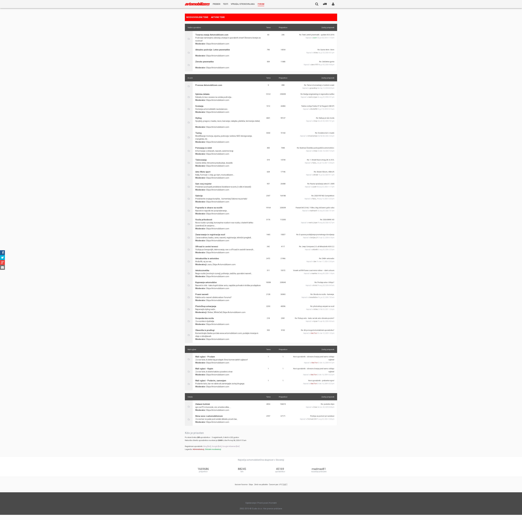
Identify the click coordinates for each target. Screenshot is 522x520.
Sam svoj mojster (203, 184)
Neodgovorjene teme (197, 17)
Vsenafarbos (313, 297)
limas (315, 121)
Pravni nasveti (201, 294)
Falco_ (314, 163)
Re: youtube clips (327, 404)
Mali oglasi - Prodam (205, 357)
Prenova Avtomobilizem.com (208, 85)
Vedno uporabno (194, 27)
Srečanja (199, 106)
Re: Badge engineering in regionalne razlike (317, 94)
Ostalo (190, 397)
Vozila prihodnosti (203, 220)
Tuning (198, 133)
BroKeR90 (313, 109)
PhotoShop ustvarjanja (205, 306)
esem (315, 38)
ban (315, 261)
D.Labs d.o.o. (257, 509)
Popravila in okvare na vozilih (208, 208)
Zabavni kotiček (202, 404)
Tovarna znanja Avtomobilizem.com (211, 35)
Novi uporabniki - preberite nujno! (321, 381)
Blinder (315, 175)
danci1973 (314, 65)
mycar (315, 321)
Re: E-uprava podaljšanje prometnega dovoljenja (315, 235)
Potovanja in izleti (203, 148)
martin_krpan (312, 97)
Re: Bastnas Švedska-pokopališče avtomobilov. (315, 148)
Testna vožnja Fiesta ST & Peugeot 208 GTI (317, 106)
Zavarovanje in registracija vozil (210, 235)
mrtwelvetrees (312, 136)
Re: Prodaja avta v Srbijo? (324, 282)
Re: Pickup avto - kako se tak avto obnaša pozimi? (314, 318)
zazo (209, 264)
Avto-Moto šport (202, 172)
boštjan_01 (314, 238)
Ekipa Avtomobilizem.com (217, 44)
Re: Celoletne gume (326, 62)
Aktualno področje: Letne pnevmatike (212, 50)
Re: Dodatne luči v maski (324, 133)
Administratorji (198, 449)
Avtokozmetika (202, 270)
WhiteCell (218, 312)
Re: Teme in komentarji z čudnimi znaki (319, 85)
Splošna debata (202, 94)
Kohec (316, 53)
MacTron (314, 333)
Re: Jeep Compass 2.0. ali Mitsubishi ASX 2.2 (316, 246)
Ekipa (251, 484)
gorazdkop (313, 88)
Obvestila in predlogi (205, 330)
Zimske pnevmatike (204, 62)
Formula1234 (311, 419)
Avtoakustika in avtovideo (207, 258)
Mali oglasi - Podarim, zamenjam (210, 381)
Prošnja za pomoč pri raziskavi (322, 416)
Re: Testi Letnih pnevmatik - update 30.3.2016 (316, 35)
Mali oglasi (192, 349)
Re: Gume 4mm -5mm (326, 50)
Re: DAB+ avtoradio (326, 258)
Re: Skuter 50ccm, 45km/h (324, 172)
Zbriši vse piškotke (261, 484)
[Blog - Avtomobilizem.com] (197, 4)
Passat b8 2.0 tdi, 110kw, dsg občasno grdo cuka (315, 208)
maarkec (314, 273)
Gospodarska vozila (204, 318)
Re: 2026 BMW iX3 (327, 220)
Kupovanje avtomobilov (206, 282)
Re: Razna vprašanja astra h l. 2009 (320, 184)
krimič (315, 285)
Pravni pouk (262, 503)
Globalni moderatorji (213, 449)
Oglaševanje (250, 503)
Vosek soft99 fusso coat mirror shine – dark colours (313, 270)
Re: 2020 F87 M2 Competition (322, 196)
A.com (190, 78)
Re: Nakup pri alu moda (325, 118)
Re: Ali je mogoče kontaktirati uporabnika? (317, 330)
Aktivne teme (218, 17)
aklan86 (315, 249)
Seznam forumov (241, 484)
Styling (198, 118)
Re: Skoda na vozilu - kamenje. (322, 294)
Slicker (210, 312)
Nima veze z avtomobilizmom (209, 416)
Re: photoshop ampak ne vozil (322, 306)
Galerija (199, 196)
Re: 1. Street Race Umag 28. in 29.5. (320, 160)
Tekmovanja (201, 160)
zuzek (314, 187)
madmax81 (313, 211)
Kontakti (273, 503)
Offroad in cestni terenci (206, 246)
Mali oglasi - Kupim (204, 369)
